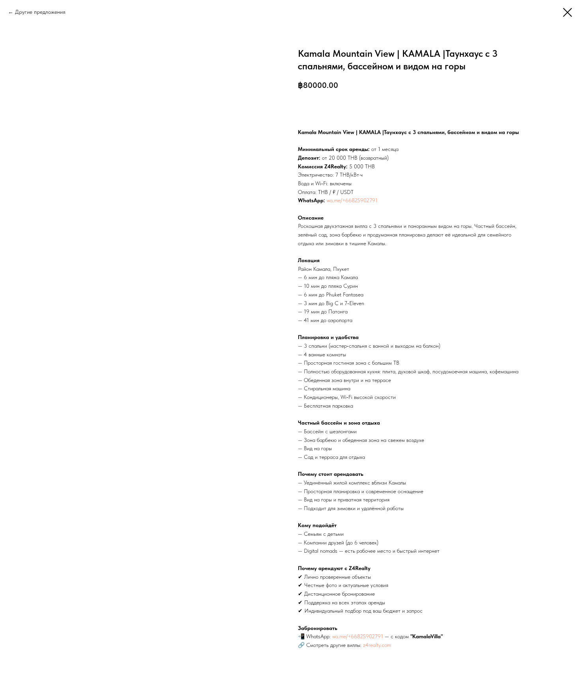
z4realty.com (377, 645)
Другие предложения (40, 12)
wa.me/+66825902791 (352, 200)
